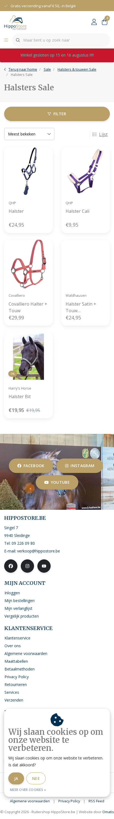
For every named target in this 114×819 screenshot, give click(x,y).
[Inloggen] (94, 22)
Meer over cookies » (28, 789)
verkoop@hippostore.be (38, 551)
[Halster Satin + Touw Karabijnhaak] (85, 264)
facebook (34, 465)
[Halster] (28, 171)
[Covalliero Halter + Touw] (28, 264)
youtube (60, 482)
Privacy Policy (69, 800)
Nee (36, 778)
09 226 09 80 (23, 543)
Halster (16, 211)
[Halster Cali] (85, 171)
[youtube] (44, 566)
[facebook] (10, 566)
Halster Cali (77, 211)
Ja (16, 778)
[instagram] (27, 566)
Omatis (108, 811)
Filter (59, 113)
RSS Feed (96, 800)
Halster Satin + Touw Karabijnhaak (81, 307)
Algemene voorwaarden (30, 800)
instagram (82, 465)
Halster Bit (20, 396)
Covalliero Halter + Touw (28, 307)
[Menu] (6, 40)
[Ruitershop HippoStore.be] (15, 22)
